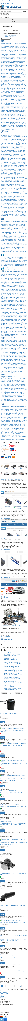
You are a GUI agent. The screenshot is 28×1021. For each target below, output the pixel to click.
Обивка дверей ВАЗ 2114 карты (18, 293)
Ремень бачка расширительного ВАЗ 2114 (10, 85)
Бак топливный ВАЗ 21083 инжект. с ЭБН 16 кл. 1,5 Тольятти (13, 764)
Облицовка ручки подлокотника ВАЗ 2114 (13, 299)
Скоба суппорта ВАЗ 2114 (15, 246)
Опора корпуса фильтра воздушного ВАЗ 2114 (14, 669)
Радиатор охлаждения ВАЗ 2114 (18, 84)
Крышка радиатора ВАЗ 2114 (20, 79)
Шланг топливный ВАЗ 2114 (7, 92)
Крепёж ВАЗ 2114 (5, 271)
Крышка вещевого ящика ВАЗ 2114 (13, 324)
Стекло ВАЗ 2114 (16, 207)
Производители (3, 997)
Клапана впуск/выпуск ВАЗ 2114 (11, 54)
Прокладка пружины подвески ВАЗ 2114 (10, 392)
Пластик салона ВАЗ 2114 (10, 269)
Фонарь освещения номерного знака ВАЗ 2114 (11, 267)
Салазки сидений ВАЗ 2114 (12, 177)
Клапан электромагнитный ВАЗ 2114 (11, 100)
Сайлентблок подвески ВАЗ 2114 (8, 396)
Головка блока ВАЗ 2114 (8, 53)
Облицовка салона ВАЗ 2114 (15, 278)
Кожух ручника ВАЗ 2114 (20, 285)
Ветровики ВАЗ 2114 (15, 193)
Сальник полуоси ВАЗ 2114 (9, 364)
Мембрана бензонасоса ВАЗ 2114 (13, 103)
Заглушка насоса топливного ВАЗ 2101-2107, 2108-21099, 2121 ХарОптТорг (13, 939)
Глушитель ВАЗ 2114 (10, 45)
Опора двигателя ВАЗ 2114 (20, 59)
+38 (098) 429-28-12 (4, 1007)
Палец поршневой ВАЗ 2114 (7, 61)
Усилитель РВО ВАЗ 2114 (6, 188)
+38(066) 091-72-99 (4, 14)
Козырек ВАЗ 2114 (10, 197)
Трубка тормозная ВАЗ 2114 (12, 248)
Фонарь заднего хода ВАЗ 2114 (19, 265)
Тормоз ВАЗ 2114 (9, 247)
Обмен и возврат (13, 0)
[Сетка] (3, 696)
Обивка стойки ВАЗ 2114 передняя (12, 296)
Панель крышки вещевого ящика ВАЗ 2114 (15, 327)
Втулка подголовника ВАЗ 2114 (8, 281)
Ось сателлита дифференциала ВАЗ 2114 (11, 362)
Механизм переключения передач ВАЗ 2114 (11, 345)
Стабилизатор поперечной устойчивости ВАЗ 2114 (11, 397)
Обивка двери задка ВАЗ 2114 (12, 275)
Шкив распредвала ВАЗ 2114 (19, 70)
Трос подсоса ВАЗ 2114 (13, 117)
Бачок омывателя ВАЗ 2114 (16, 192)
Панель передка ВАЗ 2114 (20, 166)
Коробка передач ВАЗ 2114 (7, 340)
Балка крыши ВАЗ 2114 (20, 153)
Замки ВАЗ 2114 (22, 143)
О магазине (6, 0)
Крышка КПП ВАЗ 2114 (18, 344)
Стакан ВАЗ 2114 (12, 178)
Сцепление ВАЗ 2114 (6, 370)
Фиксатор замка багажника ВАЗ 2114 (11, 150)
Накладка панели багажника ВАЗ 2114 (9, 274)
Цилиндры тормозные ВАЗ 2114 (13, 250)
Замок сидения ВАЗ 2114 (16, 147)
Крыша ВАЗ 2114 (12, 161)
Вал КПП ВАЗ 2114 (17, 340)
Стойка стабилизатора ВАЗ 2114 (10, 398)
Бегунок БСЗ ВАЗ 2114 (6, 432)
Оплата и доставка (21, 0)
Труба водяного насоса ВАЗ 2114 (10, 87)
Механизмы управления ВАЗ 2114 (12, 219)
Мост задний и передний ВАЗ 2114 (13, 358)
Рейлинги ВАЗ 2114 (7, 203)
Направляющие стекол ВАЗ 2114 (10, 165)
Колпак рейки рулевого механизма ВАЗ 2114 (15, 222)
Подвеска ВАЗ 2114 (7, 384)
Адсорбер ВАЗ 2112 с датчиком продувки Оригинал (12, 730)
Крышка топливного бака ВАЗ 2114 (11, 665)
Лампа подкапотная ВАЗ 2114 (7, 423)
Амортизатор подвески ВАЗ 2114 (10, 385)
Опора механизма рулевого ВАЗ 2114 (9, 227)
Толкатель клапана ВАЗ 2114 (12, 69)
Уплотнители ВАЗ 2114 (6, 210)
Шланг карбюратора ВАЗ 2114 (17, 91)
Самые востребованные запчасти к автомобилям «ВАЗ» (13, 567)
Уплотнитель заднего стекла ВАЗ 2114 (17, 212)
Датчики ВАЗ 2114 (15, 410)
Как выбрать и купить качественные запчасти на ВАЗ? (13, 479)
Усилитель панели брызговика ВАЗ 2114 (10, 185)
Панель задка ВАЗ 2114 (8, 166)
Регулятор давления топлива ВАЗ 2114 (13, 110)
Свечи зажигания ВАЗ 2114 (15, 420)
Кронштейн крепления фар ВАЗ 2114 (14, 260)
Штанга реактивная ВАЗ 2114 (10, 402)
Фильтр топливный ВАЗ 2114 (7, 123)
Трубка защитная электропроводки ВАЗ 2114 (16, 439)
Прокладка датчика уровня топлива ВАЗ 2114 (16, 108)
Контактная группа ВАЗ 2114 (7, 436)
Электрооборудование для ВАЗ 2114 (18, 431)
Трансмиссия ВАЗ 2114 (9, 337)
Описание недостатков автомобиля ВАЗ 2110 (11, 508)
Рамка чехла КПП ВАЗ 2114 (12, 307)
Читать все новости (5, 490)
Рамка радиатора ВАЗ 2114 (12, 176)
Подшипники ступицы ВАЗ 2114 (18, 381)
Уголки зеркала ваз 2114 (13, 313)
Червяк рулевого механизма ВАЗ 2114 (9, 235)
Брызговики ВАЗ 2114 (6, 193)
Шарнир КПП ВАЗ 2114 (22, 353)
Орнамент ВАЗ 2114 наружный (10, 202)
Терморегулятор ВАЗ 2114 (18, 115)
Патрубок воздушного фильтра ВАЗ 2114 (15, 106)
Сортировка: (4, 693)
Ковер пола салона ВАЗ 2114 (15, 283)
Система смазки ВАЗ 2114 (20, 123)
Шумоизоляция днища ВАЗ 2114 (10, 316)
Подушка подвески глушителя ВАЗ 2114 (12, 47)
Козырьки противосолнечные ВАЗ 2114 (9, 286)
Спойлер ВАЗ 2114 (7, 207)
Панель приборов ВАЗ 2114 (7, 328)
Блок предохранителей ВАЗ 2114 (18, 432)
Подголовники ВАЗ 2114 (16, 305)
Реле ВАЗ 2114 (9, 428)
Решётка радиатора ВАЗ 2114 (16, 204)
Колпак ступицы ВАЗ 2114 (16, 380)
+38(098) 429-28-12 (4, 13)
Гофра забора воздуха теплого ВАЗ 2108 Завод (13, 807)
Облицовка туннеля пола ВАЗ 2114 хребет (12, 302)
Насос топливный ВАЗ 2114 (10, 667)
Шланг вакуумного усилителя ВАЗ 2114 (12, 250)
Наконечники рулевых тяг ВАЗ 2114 (17, 225)
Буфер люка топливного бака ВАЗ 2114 (10, 157)
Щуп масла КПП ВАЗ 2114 (9, 356)
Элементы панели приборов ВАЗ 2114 (12, 317)
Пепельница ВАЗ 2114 (11, 304)
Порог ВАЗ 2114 (14, 174)
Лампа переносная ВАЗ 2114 (19, 421)
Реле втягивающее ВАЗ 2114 (12, 437)
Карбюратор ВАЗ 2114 (18, 98)
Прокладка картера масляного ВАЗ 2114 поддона (12, 63)
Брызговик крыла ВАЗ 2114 (7, 155)
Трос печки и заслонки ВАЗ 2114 (8, 142)
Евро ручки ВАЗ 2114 (8, 195)
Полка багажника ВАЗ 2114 (16, 277)
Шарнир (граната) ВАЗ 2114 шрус (18, 368)
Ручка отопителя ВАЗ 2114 (11, 331)
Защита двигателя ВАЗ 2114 (12, 73)
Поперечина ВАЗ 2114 (6, 174)
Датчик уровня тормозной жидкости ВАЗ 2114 (13, 238)
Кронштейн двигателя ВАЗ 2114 (8, 57)
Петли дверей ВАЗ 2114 (21, 169)
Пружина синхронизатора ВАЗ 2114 (9, 349)
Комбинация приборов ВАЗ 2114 (10, 427)
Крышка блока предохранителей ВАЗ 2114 (10, 289)
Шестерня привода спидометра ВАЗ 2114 (12, 357)
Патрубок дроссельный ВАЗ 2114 (8, 107)
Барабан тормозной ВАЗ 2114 (16, 236)
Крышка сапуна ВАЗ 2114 (11, 128)
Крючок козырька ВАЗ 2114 (15, 290)
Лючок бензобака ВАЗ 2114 (19, 162)
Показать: (18, 693)
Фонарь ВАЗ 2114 (7, 265)
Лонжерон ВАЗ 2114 (7, 162)
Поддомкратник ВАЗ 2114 (19, 172)
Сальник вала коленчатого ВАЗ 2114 (13, 67)
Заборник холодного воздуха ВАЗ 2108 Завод (13, 905)
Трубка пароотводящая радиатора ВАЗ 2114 (11, 87)
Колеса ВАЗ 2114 (5, 378)
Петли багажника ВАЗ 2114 (9, 169)
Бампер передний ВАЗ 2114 (15, 135)
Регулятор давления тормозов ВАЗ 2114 (10, 243)
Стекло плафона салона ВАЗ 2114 (11, 425)
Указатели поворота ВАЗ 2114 (7, 257)
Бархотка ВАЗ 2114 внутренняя (18, 279)
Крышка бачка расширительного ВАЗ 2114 (11, 78)
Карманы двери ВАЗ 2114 (16, 282)
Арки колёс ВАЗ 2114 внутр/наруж (16, 191)
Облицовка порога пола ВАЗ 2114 (13, 298)
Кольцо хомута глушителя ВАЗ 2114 (11, 46)
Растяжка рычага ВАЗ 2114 (7, 395)
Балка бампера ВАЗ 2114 (15, 134)
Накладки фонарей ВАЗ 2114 (10, 262)
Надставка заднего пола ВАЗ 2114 (8, 163)
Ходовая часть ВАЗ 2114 (9, 376)
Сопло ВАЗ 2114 (4, 332)
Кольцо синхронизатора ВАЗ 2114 (15, 343)
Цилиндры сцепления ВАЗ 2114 (8, 372)
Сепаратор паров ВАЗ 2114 (7, 114)
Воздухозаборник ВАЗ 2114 (12, 96)
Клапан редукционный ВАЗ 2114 (11, 661)
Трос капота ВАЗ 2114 (6, 182)
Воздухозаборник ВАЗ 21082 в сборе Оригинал (13, 793)
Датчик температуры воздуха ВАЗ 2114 (14, 413)
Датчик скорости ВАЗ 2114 (16, 237)
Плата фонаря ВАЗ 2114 (8, 264)
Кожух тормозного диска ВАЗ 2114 (13, 240)
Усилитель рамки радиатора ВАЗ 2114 (17, 187)
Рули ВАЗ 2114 (22, 231)
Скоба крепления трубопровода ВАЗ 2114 (11, 115)
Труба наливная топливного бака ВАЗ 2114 (15, 122)
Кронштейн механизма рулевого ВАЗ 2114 (10, 224)
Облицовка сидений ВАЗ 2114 (12, 301)
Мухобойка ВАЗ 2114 (21, 199)
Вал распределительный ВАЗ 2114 (12, 51)
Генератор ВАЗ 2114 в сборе (9, 408)
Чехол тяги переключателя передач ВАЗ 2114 (12, 353)
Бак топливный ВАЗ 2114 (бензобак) (12, 654)
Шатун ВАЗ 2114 (22, 69)
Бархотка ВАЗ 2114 (5, 192)
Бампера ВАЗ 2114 (5, 134)
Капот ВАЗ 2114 (9, 159)
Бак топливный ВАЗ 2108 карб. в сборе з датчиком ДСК (11, 746)
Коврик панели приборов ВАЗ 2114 (13, 320)
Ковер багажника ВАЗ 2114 (21, 273)
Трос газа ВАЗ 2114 (8, 685)
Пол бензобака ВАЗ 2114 (16, 173)
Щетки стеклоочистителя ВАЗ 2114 (11, 189)
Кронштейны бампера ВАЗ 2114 (8, 136)
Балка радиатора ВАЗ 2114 (7, 154)
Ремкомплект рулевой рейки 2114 (11, 231)
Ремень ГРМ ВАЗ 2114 (6, 66)
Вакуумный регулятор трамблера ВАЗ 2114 (10, 433)
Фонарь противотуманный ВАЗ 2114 (11, 261)
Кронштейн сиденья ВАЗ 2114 (19, 159)
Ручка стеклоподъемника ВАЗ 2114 (10, 311)
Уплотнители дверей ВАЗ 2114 (18, 210)
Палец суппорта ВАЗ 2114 (16, 242)
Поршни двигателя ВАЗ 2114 (12, 62)
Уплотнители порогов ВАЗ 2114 (8, 211)
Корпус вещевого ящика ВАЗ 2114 (12, 322)
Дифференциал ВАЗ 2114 (9, 360)
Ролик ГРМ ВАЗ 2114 (16, 66)
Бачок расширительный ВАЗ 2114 (18, 74)
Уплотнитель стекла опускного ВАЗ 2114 (15, 217)
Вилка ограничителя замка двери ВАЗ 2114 (10, 144)
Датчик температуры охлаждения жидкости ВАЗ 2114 (13, 76)
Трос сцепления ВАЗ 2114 (16, 371)
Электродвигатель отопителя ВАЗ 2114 (9, 143)
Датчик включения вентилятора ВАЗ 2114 (11, 411)
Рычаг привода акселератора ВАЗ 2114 (14, 113)
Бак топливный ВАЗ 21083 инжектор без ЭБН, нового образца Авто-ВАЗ (13, 779)
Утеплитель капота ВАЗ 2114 (12, 315)
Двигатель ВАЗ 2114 (8, 41)
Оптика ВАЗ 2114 (8, 255)
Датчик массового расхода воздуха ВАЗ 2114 (14, 656)
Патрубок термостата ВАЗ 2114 (13, 83)
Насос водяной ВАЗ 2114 (6, 80)
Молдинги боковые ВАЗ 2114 (9, 199)
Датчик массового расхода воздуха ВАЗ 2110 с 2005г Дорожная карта (13, 843)
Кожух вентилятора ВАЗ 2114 (7, 77)
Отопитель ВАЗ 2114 (8, 139)
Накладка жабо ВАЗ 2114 (6, 200)
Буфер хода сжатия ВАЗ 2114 (12, 387)
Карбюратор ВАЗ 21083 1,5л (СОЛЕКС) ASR (12, 957)
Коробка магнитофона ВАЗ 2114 (13, 322)
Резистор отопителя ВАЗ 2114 (19, 140)
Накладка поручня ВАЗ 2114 (15, 292)
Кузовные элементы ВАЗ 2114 (15, 151)
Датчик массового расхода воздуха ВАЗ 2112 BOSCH (13, 874)
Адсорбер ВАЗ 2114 (7, 95)
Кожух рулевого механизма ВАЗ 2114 (13, 284)
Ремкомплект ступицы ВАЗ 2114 (8, 383)
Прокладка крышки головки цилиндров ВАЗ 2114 (14, 64)
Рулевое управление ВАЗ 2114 (8, 221)
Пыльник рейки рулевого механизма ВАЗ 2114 (13, 227)
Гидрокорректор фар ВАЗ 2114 (8, 435)
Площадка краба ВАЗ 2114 (7, 172)
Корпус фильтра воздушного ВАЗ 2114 (12, 101)
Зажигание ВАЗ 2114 (5, 414)
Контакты (8, 2)
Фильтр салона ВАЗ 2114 (21, 142)
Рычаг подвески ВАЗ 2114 (19, 395)
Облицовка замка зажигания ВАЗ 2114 (14, 417)
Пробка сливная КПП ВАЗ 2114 (20, 348)
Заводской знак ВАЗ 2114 (18, 195)
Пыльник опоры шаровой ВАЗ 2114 (18, 393)
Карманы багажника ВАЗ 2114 (7, 273)
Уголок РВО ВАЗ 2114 (16, 182)
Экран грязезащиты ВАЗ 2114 (17, 208)
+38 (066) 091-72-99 (4, 1008)
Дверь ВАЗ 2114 (14, 158)
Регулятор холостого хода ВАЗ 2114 (12, 678)
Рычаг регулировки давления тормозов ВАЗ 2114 (11, 244)
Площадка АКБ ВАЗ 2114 (17, 170)
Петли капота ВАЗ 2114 (6, 170)
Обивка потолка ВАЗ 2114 (7, 294)
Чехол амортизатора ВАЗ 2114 (10, 400)
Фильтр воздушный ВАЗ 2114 (18, 118)
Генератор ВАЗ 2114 (5, 406)
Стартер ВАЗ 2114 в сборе (16, 429)
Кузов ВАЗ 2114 (7, 131)
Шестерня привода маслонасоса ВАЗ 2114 (10, 119)
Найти (25, 11)
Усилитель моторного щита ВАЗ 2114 (14, 184)
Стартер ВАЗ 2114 (16, 428)
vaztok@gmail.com (7, 641)
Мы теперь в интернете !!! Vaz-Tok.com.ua (10, 625)
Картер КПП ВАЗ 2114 (10, 341)
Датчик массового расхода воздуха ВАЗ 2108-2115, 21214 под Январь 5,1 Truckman (13, 824)
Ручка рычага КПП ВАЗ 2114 (9, 311)
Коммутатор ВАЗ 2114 (20, 435)
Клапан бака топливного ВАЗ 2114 (11, 659)
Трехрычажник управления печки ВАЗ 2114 (13, 334)
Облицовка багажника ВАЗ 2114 (16, 271)
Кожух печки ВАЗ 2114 (10, 138)
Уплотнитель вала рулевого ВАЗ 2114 (18, 233)
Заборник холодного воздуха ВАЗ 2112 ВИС (12, 922)
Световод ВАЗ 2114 (22, 331)
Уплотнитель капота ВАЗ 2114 (7, 214)
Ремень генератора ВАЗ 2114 (17, 409)
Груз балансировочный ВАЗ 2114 (16, 378)
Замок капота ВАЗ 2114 (11, 146)
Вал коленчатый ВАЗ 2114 (16, 50)
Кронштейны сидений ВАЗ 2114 (16, 288)
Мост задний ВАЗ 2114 (11, 362)
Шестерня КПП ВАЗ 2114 (6, 355)
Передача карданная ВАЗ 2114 (10, 366)
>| (20, 986)
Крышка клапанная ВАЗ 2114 (9, 58)
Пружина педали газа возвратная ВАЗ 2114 (10, 110)
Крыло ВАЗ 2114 (4, 161)
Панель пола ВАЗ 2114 (6, 168)
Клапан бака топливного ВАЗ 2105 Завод (12, 971)
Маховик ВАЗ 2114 (10, 59)
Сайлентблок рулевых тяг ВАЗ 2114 (9, 232)
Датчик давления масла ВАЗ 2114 (8, 125)
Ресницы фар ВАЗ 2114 (17, 203)
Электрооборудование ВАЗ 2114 (11, 404)
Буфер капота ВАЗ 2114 (18, 155)
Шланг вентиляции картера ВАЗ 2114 (9, 72)
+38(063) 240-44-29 (4, 16)
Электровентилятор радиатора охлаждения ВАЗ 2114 (11, 93)
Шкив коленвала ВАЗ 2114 (7, 70)
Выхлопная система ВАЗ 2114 (7, 43)
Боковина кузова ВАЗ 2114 (19, 154)
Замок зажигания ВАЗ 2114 (17, 414)
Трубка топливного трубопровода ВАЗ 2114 (13, 688)
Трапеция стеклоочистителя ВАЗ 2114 (18, 181)
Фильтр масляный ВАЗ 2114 (9, 129)
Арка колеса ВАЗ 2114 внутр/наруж (13, 152)
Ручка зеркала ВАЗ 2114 (11, 309)
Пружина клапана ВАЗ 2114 (20, 65)
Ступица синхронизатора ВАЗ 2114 (11, 352)
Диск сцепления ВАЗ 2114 (16, 370)
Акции (5, 2)
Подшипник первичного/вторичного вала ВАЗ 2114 (12, 347)
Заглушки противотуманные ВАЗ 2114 (9, 196)
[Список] (1, 696)
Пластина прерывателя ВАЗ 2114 (11, 673)
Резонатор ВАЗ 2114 (19, 47)
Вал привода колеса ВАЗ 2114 (10, 367)
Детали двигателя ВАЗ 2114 (16, 49)
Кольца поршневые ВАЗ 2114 (15, 55)
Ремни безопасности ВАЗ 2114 (11, 307)
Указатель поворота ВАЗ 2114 (16, 258)
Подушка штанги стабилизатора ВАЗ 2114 (12, 391)
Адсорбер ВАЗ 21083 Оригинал (9, 713)
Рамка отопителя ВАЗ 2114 (9, 330)
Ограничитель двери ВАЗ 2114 (8, 148)
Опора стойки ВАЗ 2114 (8, 389)
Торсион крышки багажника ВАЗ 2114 (11, 180)
